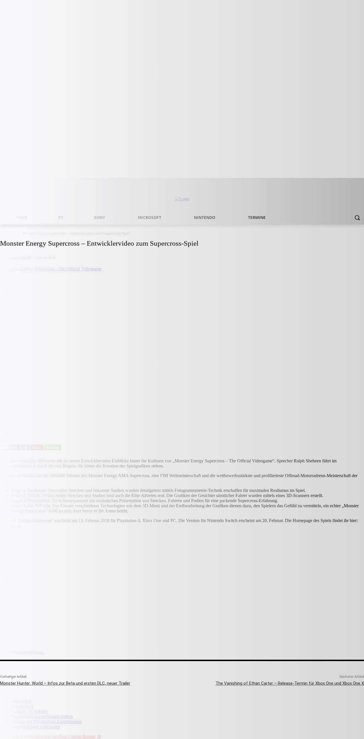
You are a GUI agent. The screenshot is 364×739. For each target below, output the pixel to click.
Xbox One (52, 447)
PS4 (24, 447)
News (5, 447)
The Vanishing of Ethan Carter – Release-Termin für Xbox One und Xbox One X (290, 683)
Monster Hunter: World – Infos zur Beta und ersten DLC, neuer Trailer (65, 683)
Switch (36, 447)
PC (16, 447)
